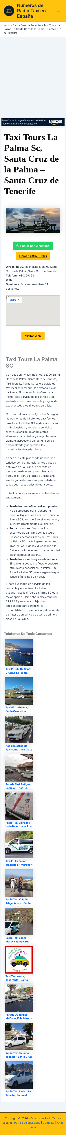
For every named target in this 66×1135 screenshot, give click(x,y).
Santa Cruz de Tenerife (27, 25)
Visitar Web (33, 336)
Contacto (48, 1122)
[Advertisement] (33, 71)
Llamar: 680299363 (33, 256)
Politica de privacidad (27, 1122)
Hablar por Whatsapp (35, 246)
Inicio (7, 25)
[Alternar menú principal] (58, 11)
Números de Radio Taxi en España (31, 11)
